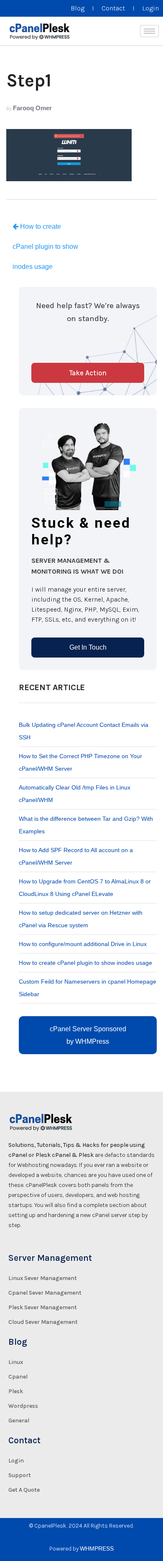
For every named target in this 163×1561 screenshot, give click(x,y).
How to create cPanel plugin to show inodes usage (45, 246)
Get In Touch (88, 647)
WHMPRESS (97, 1548)
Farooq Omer (32, 107)
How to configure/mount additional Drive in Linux (83, 944)
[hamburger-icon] (149, 31)
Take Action (88, 373)
